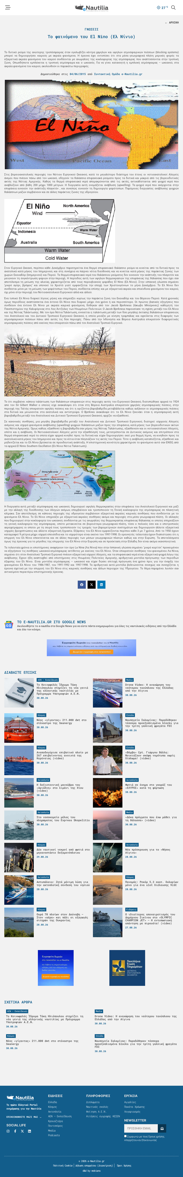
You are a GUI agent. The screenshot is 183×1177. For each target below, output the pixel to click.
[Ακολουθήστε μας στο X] (22, 1131)
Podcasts (54, 1135)
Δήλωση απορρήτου (85, 1165)
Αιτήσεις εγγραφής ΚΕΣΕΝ (103, 1116)
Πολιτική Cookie (62, 1165)
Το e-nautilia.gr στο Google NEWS (51, 621)
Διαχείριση (105, 1165)
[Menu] (8, 7)
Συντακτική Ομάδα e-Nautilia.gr (118, 74)
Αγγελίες (130, 1102)
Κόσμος (52, 1106)
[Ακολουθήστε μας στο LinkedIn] (29, 1131)
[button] (82, 585)
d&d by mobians (92, 1170)
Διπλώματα (92, 1102)
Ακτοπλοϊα (54, 1111)
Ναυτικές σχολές (97, 1106)
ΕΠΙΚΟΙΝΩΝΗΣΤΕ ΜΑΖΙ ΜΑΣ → (24, 1116)
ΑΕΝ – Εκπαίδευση (59, 1116)
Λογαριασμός (132, 1111)
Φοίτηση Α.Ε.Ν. (96, 1111)
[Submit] (162, 1128)
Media (51, 1130)
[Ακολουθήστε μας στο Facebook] (15, 1131)
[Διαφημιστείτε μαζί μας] (91, 647)
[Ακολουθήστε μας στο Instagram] (8, 1131)
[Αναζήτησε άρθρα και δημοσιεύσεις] (173, 7)
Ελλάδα (52, 1102)
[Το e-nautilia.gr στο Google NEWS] (8, 624)
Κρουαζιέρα (55, 1121)
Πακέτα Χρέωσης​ (134, 1106)
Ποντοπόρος (55, 1125)
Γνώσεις (91, 29)
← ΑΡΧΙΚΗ (172, 22)
